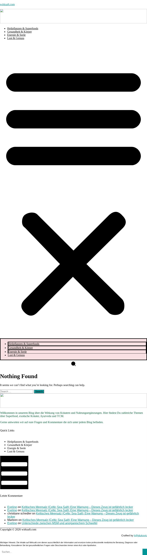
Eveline (12, 507)
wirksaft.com (7, 4)
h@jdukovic (140, 535)
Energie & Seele (16, 34)
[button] (73, 190)
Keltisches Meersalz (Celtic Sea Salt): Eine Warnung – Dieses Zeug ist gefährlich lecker (77, 507)
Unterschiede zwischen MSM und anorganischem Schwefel (59, 523)
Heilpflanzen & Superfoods (22, 28)
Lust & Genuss (15, 38)
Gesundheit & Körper (19, 31)
